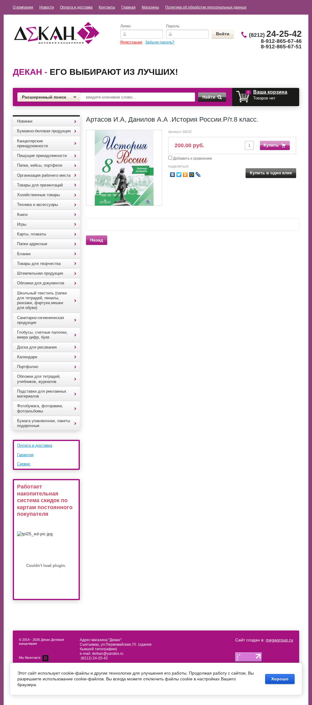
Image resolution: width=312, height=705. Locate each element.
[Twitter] (179, 175)
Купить (271, 145)
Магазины (150, 7)
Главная (128, 7)
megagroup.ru (279, 639)
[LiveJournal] (198, 175)
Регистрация (131, 42)
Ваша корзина (270, 92)
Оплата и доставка (76, 7)
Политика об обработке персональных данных (205, 7)
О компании (23, 7)
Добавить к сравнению (192, 158)
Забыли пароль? (159, 42)
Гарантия (25, 455)
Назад (96, 240)
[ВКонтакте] (172, 175)
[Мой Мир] (192, 175)
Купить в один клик (271, 172)
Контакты (107, 7)
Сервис (23, 464)
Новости (46, 7)
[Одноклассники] (185, 175)
